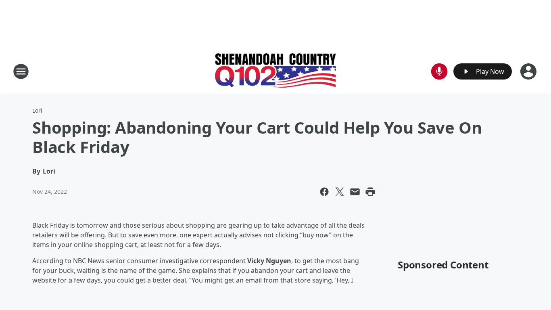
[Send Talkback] (439, 71)
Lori (37, 110)
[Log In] (529, 71)
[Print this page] (370, 191)
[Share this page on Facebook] (324, 191)
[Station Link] (275, 71)
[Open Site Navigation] (21, 71)
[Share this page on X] (339, 191)
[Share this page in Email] (355, 191)
